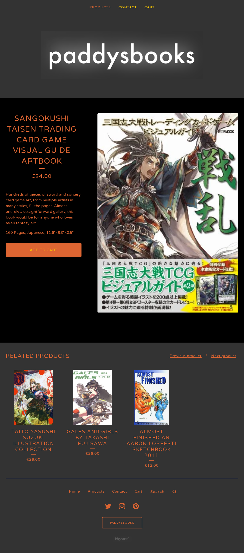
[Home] (122, 55)
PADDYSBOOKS (122, 522)
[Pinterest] (136, 506)
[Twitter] (108, 506)
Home (74, 491)
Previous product (186, 356)
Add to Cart (43, 250)
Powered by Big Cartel (122, 539)
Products (100, 7)
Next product (223, 356)
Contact (127, 7)
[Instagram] (122, 506)
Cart (149, 7)
